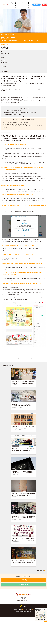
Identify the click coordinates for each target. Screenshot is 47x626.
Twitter (25, 598)
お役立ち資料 (36, 4)
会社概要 (15, 609)
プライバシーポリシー (28, 609)
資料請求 (24, 580)
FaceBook (22, 598)
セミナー (23, 2)
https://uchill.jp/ (4, 71)
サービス (12, 2)
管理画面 (28, 4)
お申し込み (24, 584)
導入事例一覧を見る (40, 570)
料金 (22, 600)
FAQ (19, 2)
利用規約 (20, 609)
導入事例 (15, 4)
